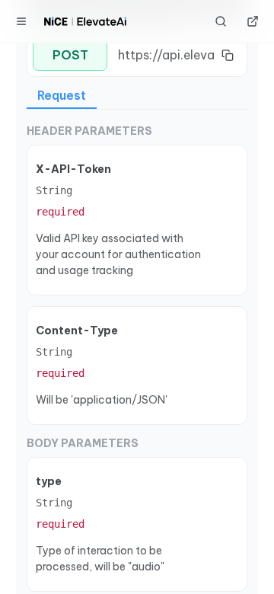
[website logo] (85, 21)
